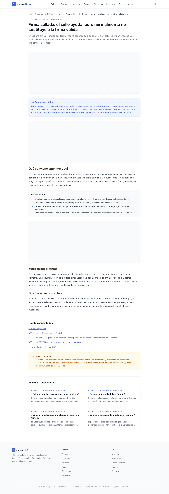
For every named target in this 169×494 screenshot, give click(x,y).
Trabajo (53, 4)
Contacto (115, 471)
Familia (87, 4)
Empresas (110, 4)
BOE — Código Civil (37, 328)
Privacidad (116, 458)
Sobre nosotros (118, 463)
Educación (98, 4)
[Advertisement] (84, 72)
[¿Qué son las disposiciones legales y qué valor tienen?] (56, 418)
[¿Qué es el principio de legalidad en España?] (113, 418)
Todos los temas (126, 4)
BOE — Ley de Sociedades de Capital (45, 333)
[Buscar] (155, 4)
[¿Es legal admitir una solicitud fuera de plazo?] (56, 396)
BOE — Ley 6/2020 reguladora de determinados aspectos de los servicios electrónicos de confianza (73, 338)
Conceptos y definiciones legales (45, 19)
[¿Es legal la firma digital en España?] (113, 396)
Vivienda (76, 4)
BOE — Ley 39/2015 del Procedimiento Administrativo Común (55, 342)
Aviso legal (116, 454)
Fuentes (115, 467)
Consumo (65, 4)
